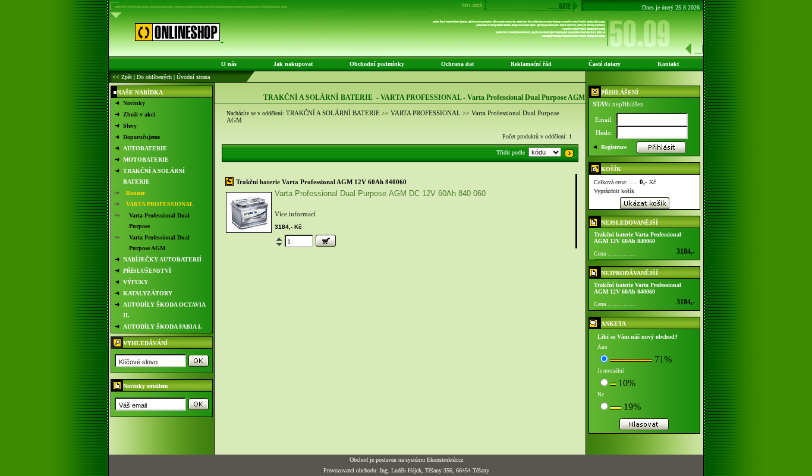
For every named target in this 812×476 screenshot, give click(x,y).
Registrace (614, 147)
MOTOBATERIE (146, 159)
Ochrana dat (457, 64)
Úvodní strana (193, 77)
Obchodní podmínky (377, 64)
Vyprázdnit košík (614, 191)
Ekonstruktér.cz (445, 459)
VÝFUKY (135, 282)
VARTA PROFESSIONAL (160, 204)
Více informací (295, 213)
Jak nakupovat (293, 64)
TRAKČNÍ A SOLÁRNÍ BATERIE (333, 112)
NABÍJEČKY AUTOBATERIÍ (162, 259)
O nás (229, 64)
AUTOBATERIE (145, 148)
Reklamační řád (531, 64)
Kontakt (668, 64)
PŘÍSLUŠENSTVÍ (147, 270)
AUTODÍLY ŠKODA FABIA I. (162, 326)
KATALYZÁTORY (147, 293)
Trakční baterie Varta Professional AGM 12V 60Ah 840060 (321, 181)
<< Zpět (122, 77)
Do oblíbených (154, 77)
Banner (135, 193)
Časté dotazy (604, 64)
